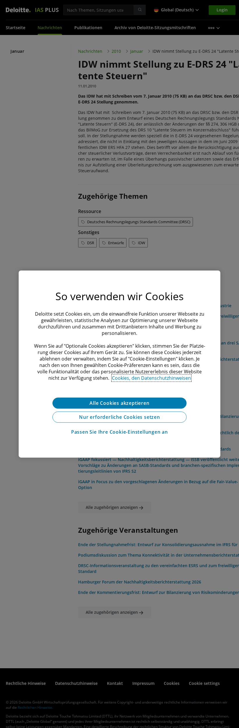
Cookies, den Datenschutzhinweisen (151, 378)
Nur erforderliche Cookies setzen (119, 417)
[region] (119, 364)
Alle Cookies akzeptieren (119, 403)
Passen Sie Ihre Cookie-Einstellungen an (119, 432)
